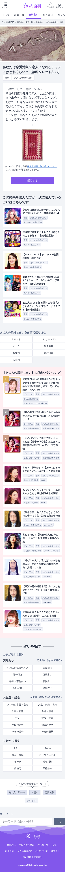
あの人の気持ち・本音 (55, 22)
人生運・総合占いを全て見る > (46, 697)
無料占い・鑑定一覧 (25, 22)
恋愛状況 (47, 667)
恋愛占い (39, 22)
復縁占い (47, 674)
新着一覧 (19, 15)
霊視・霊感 (17, 754)
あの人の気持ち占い (17, 667)
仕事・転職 (17, 711)
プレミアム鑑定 (26, 845)
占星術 (16, 359)
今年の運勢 (17, 731)
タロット (16, 339)
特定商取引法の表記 (32, 857)
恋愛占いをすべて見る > (49, 660)
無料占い (34, 14)
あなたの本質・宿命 (17, 704)
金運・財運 (47, 711)
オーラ (16, 346)
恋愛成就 (49, 792)
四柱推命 (48, 352)
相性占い (47, 681)
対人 (17, 718)
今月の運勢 (47, 731)
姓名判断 (48, 346)
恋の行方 (17, 674)
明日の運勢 (47, 724)
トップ (6, 15)
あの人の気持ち (17, 792)
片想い (34, 792)
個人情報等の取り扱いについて (42, 166)
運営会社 (55, 851)
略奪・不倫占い (17, 681)
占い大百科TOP (8, 22)
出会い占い (17, 688)
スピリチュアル (49, 339)
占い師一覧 (43, 845)
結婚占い (47, 688)
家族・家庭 (47, 718)
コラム (55, 845)
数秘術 (16, 352)
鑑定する (32, 180)
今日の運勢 (17, 724)
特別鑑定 (48, 15)
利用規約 (9, 851)
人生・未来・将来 (47, 704)
